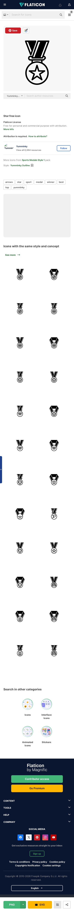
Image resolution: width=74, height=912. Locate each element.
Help (6, 814)
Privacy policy (39, 861)
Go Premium (37, 788)
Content (9, 800)
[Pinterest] (37, 837)
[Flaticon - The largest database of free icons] (32, 5)
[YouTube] (53, 837)
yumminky (18, 187)
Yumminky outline (20, 165)
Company (9, 822)
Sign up (37, 853)
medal (39, 182)
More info (8, 129)
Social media (37, 829)
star (19, 182)
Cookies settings (52, 865)
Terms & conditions (19, 861)
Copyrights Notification (27, 865)
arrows (9, 182)
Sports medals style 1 (33, 160)
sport (28, 182)
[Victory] (20, 274)
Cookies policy (57, 861)
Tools (7, 807)
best (61, 182)
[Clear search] (53, 15)
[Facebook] (20, 837)
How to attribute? (37, 136)
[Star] (54, 479)
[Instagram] (45, 837)
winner (50, 182)
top (7, 187)
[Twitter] (29, 837)
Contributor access (37, 779)
